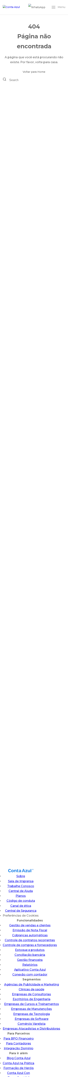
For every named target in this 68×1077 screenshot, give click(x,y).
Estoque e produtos (30, 950)
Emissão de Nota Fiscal (30, 930)
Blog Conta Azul (18, 1058)
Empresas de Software (31, 1019)
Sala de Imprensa (21, 881)
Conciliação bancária (30, 955)
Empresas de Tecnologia (31, 1014)
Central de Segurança (20, 910)
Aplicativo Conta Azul (30, 969)
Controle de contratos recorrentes (30, 940)
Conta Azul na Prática (18, 1063)
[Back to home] (12, 7)
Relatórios (30, 964)
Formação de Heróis (18, 1068)
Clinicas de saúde (31, 989)
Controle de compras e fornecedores (30, 945)
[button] (58, 7)
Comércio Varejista (32, 1023)
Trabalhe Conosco (20, 886)
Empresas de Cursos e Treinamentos (31, 1004)
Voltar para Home (34, 71)
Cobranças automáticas (30, 935)
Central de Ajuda (21, 891)
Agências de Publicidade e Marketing (31, 984)
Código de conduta (21, 900)
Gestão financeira (30, 960)
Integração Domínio (18, 1048)
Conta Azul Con (18, 1073)
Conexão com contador (29, 974)
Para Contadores (18, 1043)
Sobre (20, 876)
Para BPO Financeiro (18, 1038)
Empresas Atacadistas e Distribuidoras (31, 1028)
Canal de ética (20, 906)
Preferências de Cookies (21, 915)
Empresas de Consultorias (31, 994)
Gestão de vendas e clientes (30, 925)
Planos (21, 896)
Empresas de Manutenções (31, 1009)
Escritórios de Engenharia (31, 999)
